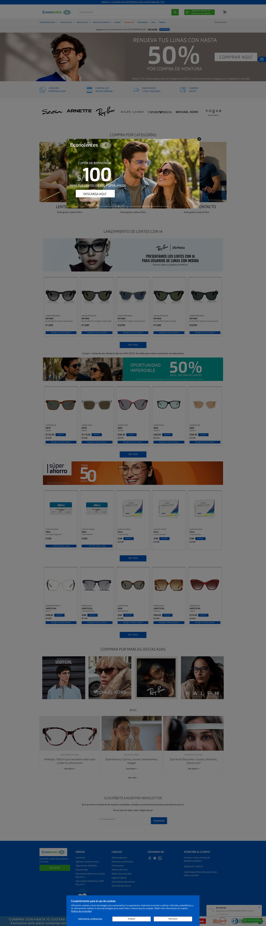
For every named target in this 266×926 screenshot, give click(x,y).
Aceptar (131, 919)
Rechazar (173, 919)
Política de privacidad (81, 911)
